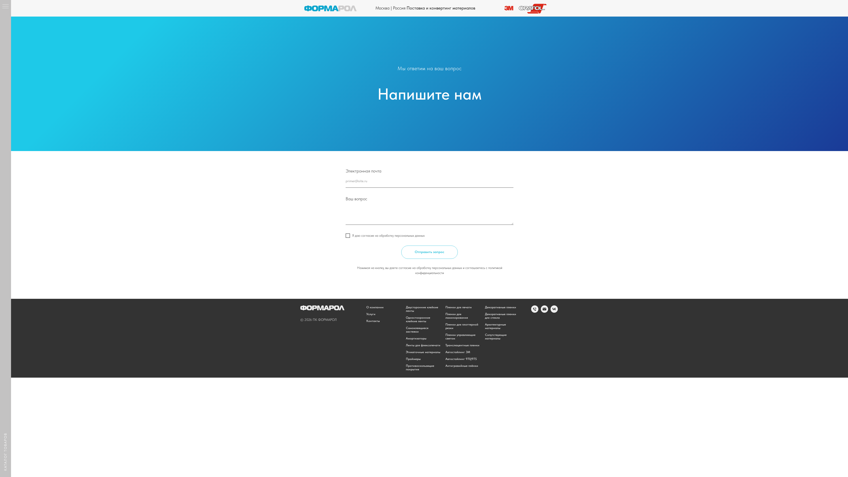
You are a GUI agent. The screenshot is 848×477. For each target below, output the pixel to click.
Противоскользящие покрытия (420, 367)
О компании (375, 307)
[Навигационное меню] (5, 6)
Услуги (370, 314)
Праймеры (413, 359)
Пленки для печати (458, 307)
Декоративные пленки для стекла (500, 315)
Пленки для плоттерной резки (461, 326)
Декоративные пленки (500, 307)
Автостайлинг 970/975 (461, 359)
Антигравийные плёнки (461, 365)
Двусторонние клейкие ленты (422, 308)
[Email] (544, 311)
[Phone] (534, 311)
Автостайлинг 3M (457, 352)
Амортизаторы (416, 338)
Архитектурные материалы (495, 326)
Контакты (373, 321)
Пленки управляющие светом (460, 336)
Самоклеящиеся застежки (417, 329)
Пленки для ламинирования (456, 315)
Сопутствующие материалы (496, 336)
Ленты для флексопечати (423, 345)
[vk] (554, 311)
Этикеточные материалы (423, 352)
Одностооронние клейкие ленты (418, 319)
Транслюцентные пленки (462, 345)
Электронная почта (363, 171)
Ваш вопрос (356, 198)
